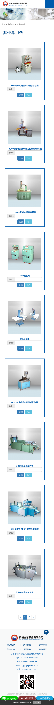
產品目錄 (11, 24)
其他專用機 (21, 24)
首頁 (3, 24)
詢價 (21, 95)
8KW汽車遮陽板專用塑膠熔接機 (25, 85)
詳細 (28, 95)
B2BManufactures (39, 694)
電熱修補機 (24, 339)
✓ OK (37, 702)
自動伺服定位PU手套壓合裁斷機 (24, 529)
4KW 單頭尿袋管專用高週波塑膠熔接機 (24, 149)
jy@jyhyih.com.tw (30, 665)
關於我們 (11, 645)
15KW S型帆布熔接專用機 (24, 212)
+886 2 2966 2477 (30, 669)
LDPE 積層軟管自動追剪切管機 (24, 402)
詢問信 (46, 698)
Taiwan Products (23, 694)
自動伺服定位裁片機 (24, 466)
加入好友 (11, 698)
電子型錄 (27, 649)
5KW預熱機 (25, 275)
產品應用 (43, 645)
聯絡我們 (43, 649)
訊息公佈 (11, 649)
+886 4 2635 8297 (30, 658)
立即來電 (28, 698)
